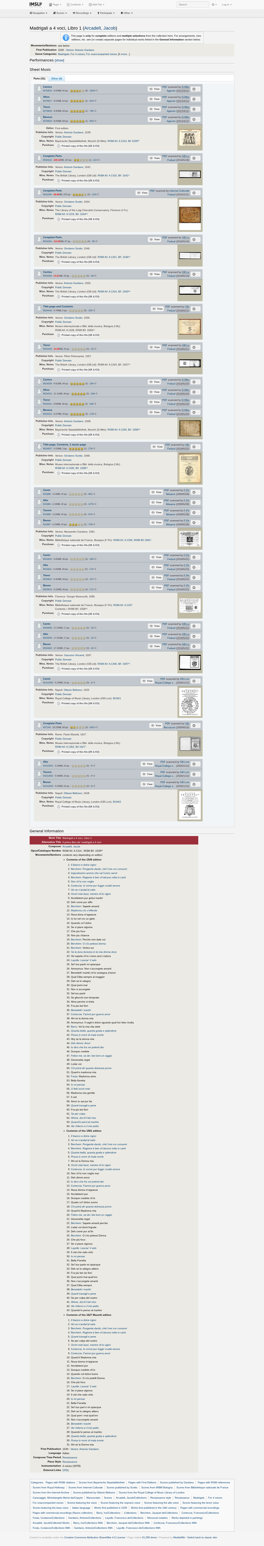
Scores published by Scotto (121, 1487)
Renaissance (69, 1457)
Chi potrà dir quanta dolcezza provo (91, 1068)
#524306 (47, 276)
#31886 (47, 504)
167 (91, 579)
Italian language (81, 1507)
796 (91, 111)
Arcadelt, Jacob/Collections (131, 1497)
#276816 (47, 90)
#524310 (47, 393)
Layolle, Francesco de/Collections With (139, 1527)
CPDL (65, 1470)
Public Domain (63, 136)
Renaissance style (160, 1497)
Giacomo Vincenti (74, 655)
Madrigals (63, 54)
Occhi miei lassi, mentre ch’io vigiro (91, 893)
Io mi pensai (78, 1084)
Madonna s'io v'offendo (84, 910)
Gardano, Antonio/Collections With (93, 1527)
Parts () (39, 78)
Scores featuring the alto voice (161, 1502)
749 (90, 524)
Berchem (76, 868)
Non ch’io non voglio (82, 881)
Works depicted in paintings (187, 1517)
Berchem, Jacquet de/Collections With (128, 1522)
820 (91, 101)
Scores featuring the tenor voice (200, 1502)
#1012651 (48, 766)
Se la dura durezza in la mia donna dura (94, 951)
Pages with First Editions (142, 1482)
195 (90, 310)
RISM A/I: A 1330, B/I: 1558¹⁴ (124, 429)
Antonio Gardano (73, 132)
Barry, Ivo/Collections (108, 1512)
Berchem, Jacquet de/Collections (159, 1512)
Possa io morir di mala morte (87, 1034)
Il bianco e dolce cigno (83, 864)
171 (91, 589)
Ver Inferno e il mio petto (85, 1126)
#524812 (47, 579)
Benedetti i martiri (81, 1010)
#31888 (47, 494)
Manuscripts (93, 1497)
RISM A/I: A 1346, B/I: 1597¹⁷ (114, 663)
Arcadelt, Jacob (100, 28)
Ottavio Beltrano (73, 689)
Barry (74, 1026)
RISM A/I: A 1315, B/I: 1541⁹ (113, 175)
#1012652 (48, 776)
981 (90, 494)
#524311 (47, 404)
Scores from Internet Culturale (85, 1487)
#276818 (47, 111)
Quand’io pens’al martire (85, 1122)
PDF (164, 86)
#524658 (47, 628)
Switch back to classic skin (202, 1537)
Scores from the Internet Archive (51, 1492)
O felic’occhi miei (80, 1088)
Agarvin (171, 90)
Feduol (171, 160)
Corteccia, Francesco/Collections (200, 1512)
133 (94, 194)
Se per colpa (78, 1113)
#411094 (47, 194)
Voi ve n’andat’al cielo (83, 889)
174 (91, 569)
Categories (37, 1482)
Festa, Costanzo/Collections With (51, 1527)
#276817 (47, 101)
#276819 (47, 121)
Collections (130, 1512)
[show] (59, 60)
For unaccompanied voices (101, 54)
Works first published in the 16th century (154, 1507)
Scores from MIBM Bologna (157, 1487)
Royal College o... (165, 682)
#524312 (47, 414)
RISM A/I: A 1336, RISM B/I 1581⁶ (132, 540)
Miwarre (170, 494)
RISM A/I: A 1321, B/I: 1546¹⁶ (114, 257)
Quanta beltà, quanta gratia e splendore (93, 1030)
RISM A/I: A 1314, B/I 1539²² (123, 141)
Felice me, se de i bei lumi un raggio (91, 1055)
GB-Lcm (184, 678)
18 (92, 276)
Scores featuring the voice (82, 1502)
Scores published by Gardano (177, 1482)
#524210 (47, 160)
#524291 (47, 241)
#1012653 (48, 786)
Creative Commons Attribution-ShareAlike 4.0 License (94, 1537)
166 (91, 404)
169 (92, 393)
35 (93, 241)
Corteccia (76, 885)
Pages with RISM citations (60, 1482)
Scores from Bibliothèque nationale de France (202, 1487)
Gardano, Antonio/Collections (84, 1517)
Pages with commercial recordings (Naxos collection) (63, 1512)
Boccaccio (169, 727)
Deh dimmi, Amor (81, 1043)
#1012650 (48, 682)
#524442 (47, 310)
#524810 (47, 559)
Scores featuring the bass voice (50, 1507)
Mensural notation (157, 1517)
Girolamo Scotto (73, 201)
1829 (92, 90)
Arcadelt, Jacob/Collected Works (51, 1522)
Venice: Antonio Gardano (80, 49)
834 (91, 121)
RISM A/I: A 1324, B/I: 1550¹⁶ (114, 291)
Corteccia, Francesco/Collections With (175, 1522)
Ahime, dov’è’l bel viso (83, 1117)
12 (92, 638)
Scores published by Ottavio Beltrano (94, 1492)
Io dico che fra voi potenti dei (87, 1047)
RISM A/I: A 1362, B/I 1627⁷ (70, 746)
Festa (74, 1076)
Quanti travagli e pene (83, 1105)
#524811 (47, 569)
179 (90, 448)
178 (91, 414)
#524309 (47, 383)
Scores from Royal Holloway (49, 1487)
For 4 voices (78, 54)
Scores (108, 1497)
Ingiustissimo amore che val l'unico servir (94, 873)
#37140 (47, 727)
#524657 (47, 448)
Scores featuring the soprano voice (120, 1502)
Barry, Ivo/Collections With (88, 1522)
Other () (56, 78)
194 (91, 383)
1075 (90, 504)
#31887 (47, 524)
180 (91, 559)
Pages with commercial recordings (199, 1507)
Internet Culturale (179, 190)
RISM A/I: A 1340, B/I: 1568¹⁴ (71, 468)
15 (92, 349)
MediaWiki (179, 1537)
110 (95, 160)
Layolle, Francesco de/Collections (124, 1517)
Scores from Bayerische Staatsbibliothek (102, 1482)
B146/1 (117, 698)
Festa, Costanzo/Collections (48, 1517)
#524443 (47, 349)
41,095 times (149, 1537)
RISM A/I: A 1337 (122, 605)
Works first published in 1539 (110, 1507)
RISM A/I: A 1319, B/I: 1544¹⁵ (71, 214)
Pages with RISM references (214, 1482)
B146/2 (117, 801)
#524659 (47, 638)
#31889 (47, 514)
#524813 (47, 589)
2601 (92, 727)
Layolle (75, 960)
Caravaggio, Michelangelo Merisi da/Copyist (58, 1497)
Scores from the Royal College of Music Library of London (152, 1492)
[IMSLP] (36, 4)
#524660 (47, 648)
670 (90, 514)
